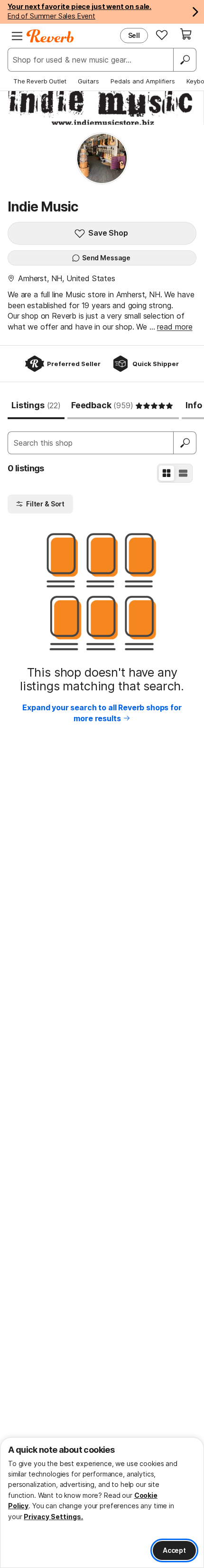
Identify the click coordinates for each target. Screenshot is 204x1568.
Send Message (106, 258)
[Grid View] (166, 473)
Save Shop (108, 233)
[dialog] (102, 1502)
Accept (174, 1550)
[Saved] (161, 34)
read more (175, 326)
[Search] (184, 59)
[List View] (183, 473)
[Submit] (185, 442)
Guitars (88, 81)
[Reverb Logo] (50, 36)
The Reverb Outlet (39, 81)
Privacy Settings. (53, 1517)
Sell (134, 35)
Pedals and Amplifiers (143, 81)
